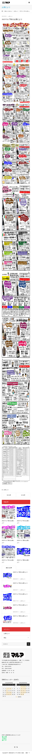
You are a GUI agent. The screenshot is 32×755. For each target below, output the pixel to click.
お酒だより (10, 16)
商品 (5, 638)
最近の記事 (9, 568)
